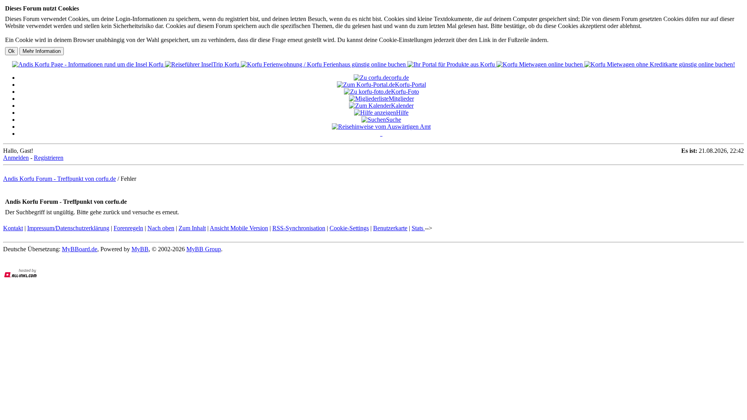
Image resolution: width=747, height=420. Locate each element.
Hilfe (402, 112)
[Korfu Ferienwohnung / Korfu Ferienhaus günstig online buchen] (324, 64)
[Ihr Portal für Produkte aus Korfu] (451, 64)
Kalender (402, 105)
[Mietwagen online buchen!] (540, 64)
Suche (393, 119)
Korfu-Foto (405, 91)
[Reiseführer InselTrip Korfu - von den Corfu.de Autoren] (203, 64)
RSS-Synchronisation (298, 228)
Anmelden (16, 157)
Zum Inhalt (192, 228)
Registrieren (48, 157)
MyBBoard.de (79, 249)
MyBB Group (203, 249)
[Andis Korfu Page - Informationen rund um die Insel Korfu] (88, 64)
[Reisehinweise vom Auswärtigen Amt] (381, 126)
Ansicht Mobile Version (239, 228)
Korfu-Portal (410, 84)
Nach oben (160, 228)
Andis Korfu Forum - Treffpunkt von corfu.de (59, 178)
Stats (418, 228)
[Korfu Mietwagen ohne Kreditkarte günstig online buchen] (659, 64)
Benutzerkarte (390, 228)
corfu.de (399, 77)
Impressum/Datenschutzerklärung (68, 228)
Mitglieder (401, 98)
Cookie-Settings (349, 228)
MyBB (140, 249)
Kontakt (13, 228)
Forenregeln (128, 228)
